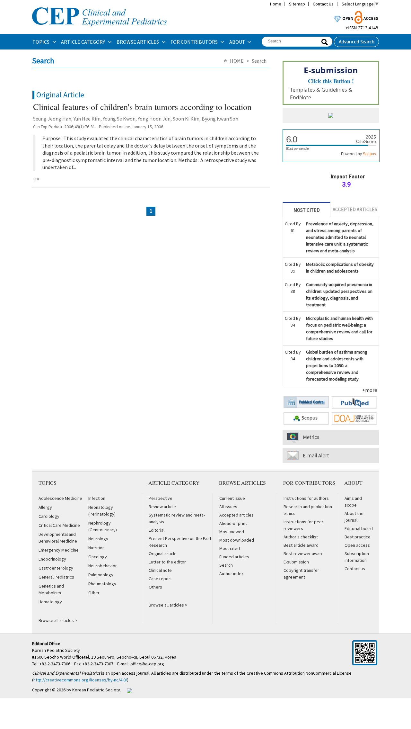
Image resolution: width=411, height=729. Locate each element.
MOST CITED (306, 210)
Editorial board (359, 528)
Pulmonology (100, 575)
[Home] (99, 7)
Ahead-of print (233, 523)
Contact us (355, 569)
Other (94, 593)
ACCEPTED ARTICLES (355, 209)
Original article (163, 553)
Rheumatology (102, 584)
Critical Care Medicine (59, 525)
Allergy (45, 507)
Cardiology (49, 516)
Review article (162, 506)
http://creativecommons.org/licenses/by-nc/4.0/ (80, 680)
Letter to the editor (167, 562)
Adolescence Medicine (60, 498)
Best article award (301, 545)
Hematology (50, 602)
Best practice (358, 537)
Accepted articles (236, 515)
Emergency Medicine (59, 550)
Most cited (229, 548)
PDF (36, 178)
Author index (231, 573)
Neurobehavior (102, 566)
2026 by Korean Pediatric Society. (89, 690)
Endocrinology (52, 559)
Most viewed (231, 532)
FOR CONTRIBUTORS (195, 42)
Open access (357, 545)
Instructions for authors (306, 498)
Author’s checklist (301, 537)
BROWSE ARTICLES (138, 42)
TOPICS (41, 42)
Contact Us (323, 4)
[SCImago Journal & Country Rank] (330, 116)
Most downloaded (236, 540)
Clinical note (160, 570)
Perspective (160, 498)
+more (369, 389)
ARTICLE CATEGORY (83, 42)
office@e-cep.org (147, 664)
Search (226, 565)
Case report (160, 578)
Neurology (98, 539)
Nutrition (96, 548)
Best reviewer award (304, 553)
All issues (228, 506)
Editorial (156, 530)
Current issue (232, 498)
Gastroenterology (56, 568)
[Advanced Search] (356, 40)
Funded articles (234, 557)
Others (155, 587)
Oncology (97, 557)
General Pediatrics (56, 577)
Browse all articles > (58, 620)
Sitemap (297, 4)
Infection (96, 498)
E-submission (296, 562)
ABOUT (237, 42)
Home (275, 4)
